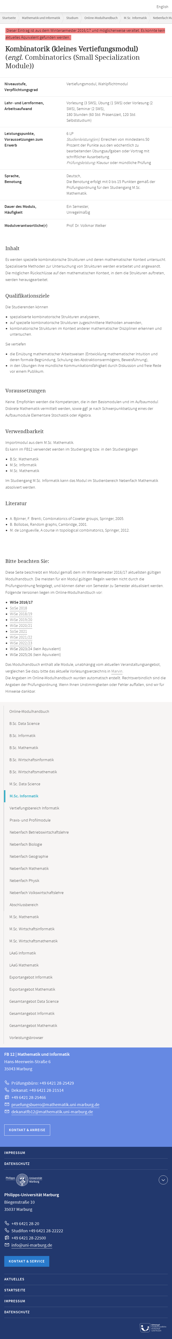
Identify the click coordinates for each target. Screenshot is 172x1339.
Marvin (117, 671)
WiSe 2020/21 (21, 625)
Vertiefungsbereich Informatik (34, 808)
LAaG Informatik (22, 953)
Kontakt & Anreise (27, 1130)
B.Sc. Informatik (22, 736)
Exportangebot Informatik (30, 977)
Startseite (9, 18)
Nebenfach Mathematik (29, 868)
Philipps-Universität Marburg (24, 1180)
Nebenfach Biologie (26, 844)
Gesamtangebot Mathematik (33, 1025)
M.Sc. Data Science (24, 784)
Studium (72, 18)
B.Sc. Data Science (24, 723)
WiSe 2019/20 (21, 620)
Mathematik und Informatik (41, 18)
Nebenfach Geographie (29, 856)
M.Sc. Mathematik (24, 917)
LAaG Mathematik (24, 965)
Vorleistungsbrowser (26, 1038)
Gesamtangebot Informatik (31, 1013)
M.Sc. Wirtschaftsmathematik (33, 941)
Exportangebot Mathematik (32, 989)
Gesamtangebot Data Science (34, 1001)
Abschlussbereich (24, 905)
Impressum (14, 1153)
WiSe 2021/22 (21, 637)
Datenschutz (17, 1164)
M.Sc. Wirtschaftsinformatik (31, 929)
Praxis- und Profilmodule (30, 820)
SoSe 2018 (18, 608)
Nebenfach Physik (24, 880)
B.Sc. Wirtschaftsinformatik (31, 760)
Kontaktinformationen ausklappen (163, 1179)
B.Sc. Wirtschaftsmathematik (33, 772)
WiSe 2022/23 (21, 643)
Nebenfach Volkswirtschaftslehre (37, 893)
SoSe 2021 (18, 631)
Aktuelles (14, 1279)
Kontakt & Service (27, 1261)
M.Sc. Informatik (135, 18)
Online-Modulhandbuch (101, 18)
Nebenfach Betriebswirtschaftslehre (39, 832)
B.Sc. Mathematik (23, 748)
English (162, 7)
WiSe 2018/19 (21, 614)
